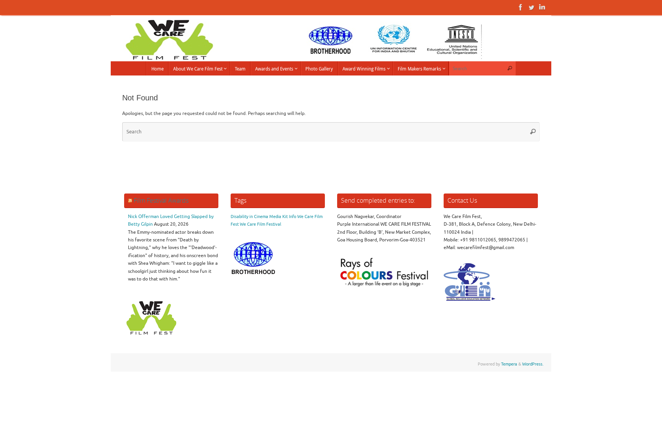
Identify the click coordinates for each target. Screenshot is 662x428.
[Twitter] (531, 7)
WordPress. (533, 364)
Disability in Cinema (249, 216)
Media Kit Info (282, 216)
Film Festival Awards (161, 200)
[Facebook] (520, 7)
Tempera (509, 364)
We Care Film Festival (260, 224)
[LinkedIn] (542, 7)
